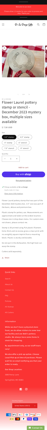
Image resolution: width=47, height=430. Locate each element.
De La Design (20, 423)
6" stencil (23, 143)
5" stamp (8, 143)
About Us (9, 284)
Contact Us (9, 290)
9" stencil (25, 148)
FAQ (6, 295)
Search (8, 279)
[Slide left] (18, 94)
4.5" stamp (24, 137)
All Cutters (9, 312)
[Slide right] (29, 94)
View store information (13, 193)
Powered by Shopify (29, 423)
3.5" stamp (9, 137)
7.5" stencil (9, 148)
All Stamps (9, 307)
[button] (3, 24)
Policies (8, 301)
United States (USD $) (22, 406)
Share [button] (7, 258)
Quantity (5, 154)
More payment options (23, 180)
